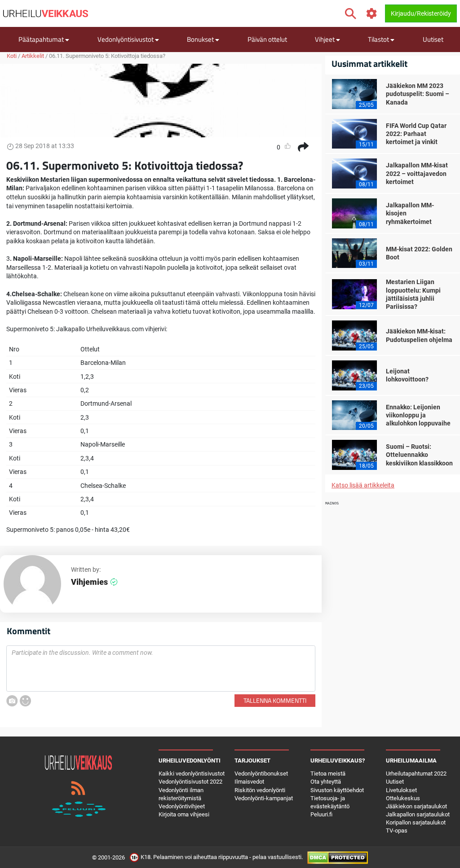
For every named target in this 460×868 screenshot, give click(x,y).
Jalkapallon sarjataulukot (418, 814)
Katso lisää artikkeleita (363, 485)
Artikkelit (33, 56)
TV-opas (396, 830)
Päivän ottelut (267, 39)
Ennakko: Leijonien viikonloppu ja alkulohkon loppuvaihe (418, 415)
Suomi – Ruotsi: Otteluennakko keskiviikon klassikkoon (419, 454)
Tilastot (379, 39)
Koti (12, 56)
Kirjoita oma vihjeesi (184, 814)
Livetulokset (401, 790)
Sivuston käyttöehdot (337, 790)
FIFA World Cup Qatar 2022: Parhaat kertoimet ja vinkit (416, 133)
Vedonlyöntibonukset (261, 773)
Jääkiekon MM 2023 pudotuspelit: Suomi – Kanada (417, 93)
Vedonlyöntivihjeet (182, 806)
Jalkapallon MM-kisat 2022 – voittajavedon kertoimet (417, 173)
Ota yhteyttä (325, 781)
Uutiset (433, 39)
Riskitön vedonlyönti (259, 790)
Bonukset (201, 39)
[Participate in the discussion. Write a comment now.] (160, 668)
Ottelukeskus (403, 798)
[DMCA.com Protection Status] (337, 857)
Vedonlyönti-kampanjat (263, 798)
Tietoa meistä (327, 773)
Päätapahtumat (41, 39)
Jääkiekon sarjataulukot (416, 806)
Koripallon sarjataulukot (416, 822)
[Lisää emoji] (25, 700)
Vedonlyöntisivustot (126, 39)
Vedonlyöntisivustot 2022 (190, 781)
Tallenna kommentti (274, 700)
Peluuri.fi (321, 814)
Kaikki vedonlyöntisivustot (192, 773)
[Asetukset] (371, 13)
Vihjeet (325, 39)
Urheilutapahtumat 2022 (416, 773)
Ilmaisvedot (249, 781)
